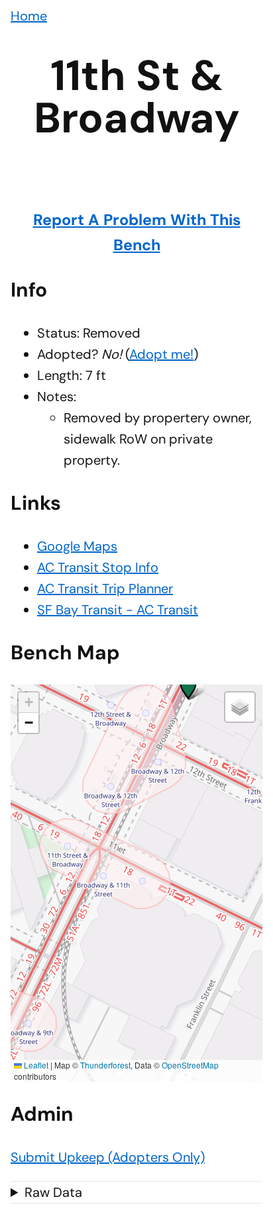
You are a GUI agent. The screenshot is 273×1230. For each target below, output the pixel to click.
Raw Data (53, 1192)
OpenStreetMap (190, 1064)
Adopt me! (161, 354)
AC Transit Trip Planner (105, 588)
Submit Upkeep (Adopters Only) (108, 1157)
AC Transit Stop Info (97, 567)
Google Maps (77, 546)
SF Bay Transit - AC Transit (117, 609)
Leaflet (35, 1064)
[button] (188, 684)
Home (29, 15)
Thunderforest (105, 1064)
